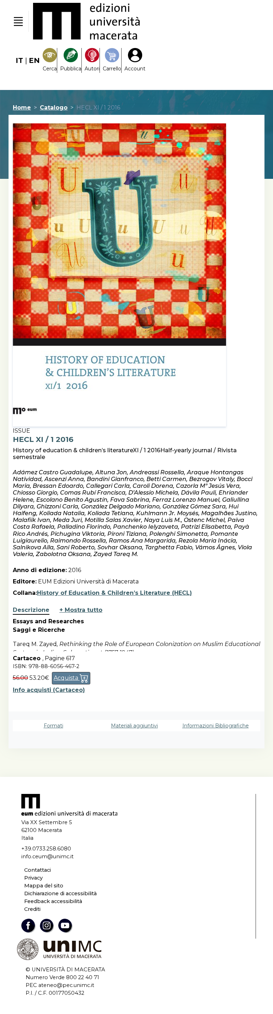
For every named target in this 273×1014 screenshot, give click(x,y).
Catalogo (54, 107)
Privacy (33, 878)
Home (22, 107)
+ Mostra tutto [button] (80, 610)
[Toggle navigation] (18, 21)
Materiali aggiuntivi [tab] (134, 725)
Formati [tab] (53, 725)
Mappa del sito (43, 885)
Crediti (32, 909)
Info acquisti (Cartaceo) (49, 690)
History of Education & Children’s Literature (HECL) (114, 592)
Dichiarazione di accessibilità (60, 893)
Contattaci (37, 870)
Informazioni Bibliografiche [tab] (215, 725)
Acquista (67, 677)
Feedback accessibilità (53, 901)
